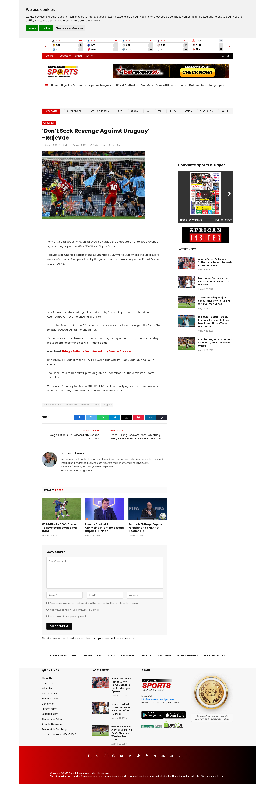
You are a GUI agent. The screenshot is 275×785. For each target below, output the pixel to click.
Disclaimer (48, 703)
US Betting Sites (214, 655)
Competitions (164, 85)
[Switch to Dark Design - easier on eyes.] (223, 56)
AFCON (134, 111)
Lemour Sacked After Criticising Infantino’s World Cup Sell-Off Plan (104, 527)
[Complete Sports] (63, 72)
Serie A (188, 111)
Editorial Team (50, 698)
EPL (159, 111)
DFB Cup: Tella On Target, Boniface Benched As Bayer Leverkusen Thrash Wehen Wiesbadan (214, 321)
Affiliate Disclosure (52, 724)
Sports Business (187, 655)
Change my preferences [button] (69, 28)
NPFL (120, 111)
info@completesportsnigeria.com (158, 699)
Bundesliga (206, 111)
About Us (47, 678)
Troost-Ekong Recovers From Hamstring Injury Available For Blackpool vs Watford (135, 436)
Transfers (146, 85)
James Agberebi (72, 453)
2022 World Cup (52, 404)
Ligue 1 (224, 111)
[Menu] (46, 85)
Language (215, 85)
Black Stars (71, 404)
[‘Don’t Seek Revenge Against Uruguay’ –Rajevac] (93, 218)
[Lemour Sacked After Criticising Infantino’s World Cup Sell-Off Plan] (104, 509)
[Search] (227, 56)
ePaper (78, 55)
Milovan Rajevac (90, 404)
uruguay (107, 404)
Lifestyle (145, 655)
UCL (148, 111)
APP (88, 55)
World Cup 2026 (100, 111)
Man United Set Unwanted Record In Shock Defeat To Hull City (213, 281)
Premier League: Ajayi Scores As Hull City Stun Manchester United (215, 342)
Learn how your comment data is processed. (111, 638)
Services (64, 55)
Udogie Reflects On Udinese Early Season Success (96, 351)
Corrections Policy (52, 719)
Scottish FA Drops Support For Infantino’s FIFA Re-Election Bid (146, 527)
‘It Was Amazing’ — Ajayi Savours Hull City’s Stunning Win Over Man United (214, 301)
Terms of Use (49, 693)
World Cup (49, 123)
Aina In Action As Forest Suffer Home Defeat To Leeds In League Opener (215, 262)
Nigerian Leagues (99, 85)
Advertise (47, 688)
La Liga (173, 111)
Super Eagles (74, 111)
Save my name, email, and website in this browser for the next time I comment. (94, 603)
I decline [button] (45, 28)
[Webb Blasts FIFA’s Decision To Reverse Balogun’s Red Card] (61, 509)
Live (181, 85)
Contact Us (48, 683)
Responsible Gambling (54, 729)
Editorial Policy (50, 714)
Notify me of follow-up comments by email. (74, 609)
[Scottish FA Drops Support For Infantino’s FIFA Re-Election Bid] (147, 509)
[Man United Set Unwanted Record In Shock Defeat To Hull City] (186, 282)
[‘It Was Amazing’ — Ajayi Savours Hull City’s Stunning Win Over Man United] (186, 302)
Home (55, 85)
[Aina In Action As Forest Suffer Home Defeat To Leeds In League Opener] (186, 263)
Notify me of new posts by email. (68, 616)
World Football (125, 85)
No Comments (100, 145)
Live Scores (51, 111)
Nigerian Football (72, 85)
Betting (49, 55)
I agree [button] (32, 28)
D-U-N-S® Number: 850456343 (59, 734)
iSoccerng (164, 655)
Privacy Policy (49, 708)
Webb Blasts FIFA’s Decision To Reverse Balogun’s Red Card (60, 527)
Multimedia (196, 85)
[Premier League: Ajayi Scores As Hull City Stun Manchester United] (186, 343)
